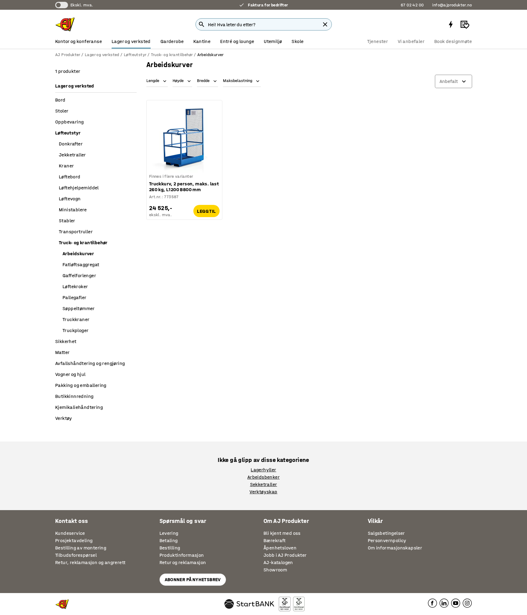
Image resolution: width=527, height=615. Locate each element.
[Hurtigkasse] (450, 24)
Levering (169, 533)
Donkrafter (71, 144)
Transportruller (76, 231)
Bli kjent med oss (282, 533)
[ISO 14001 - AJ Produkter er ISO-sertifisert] (284, 604)
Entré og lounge (237, 41)
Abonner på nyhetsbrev (193, 579)
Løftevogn (70, 199)
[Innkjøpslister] (464, 24)
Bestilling (170, 548)
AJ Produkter (67, 54)
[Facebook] (432, 602)
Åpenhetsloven (280, 548)
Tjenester (377, 41)
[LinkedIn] (444, 602)
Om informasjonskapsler (395, 548)
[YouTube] (455, 602)
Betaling (169, 540)
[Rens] (325, 24)
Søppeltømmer (79, 308)
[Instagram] (467, 602)
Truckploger (75, 330)
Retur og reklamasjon (183, 562)
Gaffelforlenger (79, 275)
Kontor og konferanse (78, 41)
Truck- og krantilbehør (172, 54)
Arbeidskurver (78, 253)
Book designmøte (453, 41)
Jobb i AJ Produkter (285, 555)
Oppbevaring (69, 122)
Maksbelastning (237, 80)
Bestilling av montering (80, 548)
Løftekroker (75, 286)
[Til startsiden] (65, 24)
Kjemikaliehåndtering (79, 407)
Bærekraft (275, 540)
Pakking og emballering (80, 385)
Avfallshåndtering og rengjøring (90, 363)
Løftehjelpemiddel (79, 188)
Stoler (61, 111)
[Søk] (202, 24)
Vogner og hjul (70, 374)
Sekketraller (263, 484)
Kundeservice (70, 533)
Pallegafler (74, 297)
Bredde (203, 80)
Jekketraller (72, 155)
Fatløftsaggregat (81, 264)
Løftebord (70, 177)
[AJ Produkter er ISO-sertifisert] (299, 604)
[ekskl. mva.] (61, 5)
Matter (62, 352)
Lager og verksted (131, 41)
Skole (297, 41)
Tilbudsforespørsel (76, 555)
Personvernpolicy (387, 540)
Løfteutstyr (135, 54)
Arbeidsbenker (263, 477)
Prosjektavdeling (73, 540)
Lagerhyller (263, 470)
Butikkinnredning (74, 396)
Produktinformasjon (182, 555)
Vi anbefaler (411, 41)
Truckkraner (76, 319)
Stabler (67, 220)
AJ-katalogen (278, 562)
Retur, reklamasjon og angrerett (90, 562)
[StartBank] (249, 604)
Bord (60, 100)
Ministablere (73, 210)
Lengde (152, 80)
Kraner (66, 166)
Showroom (275, 570)
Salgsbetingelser (386, 533)
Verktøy (63, 418)
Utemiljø (273, 41)
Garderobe (172, 41)
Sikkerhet (66, 341)
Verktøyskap (263, 492)
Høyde (178, 80)
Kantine (201, 41)
